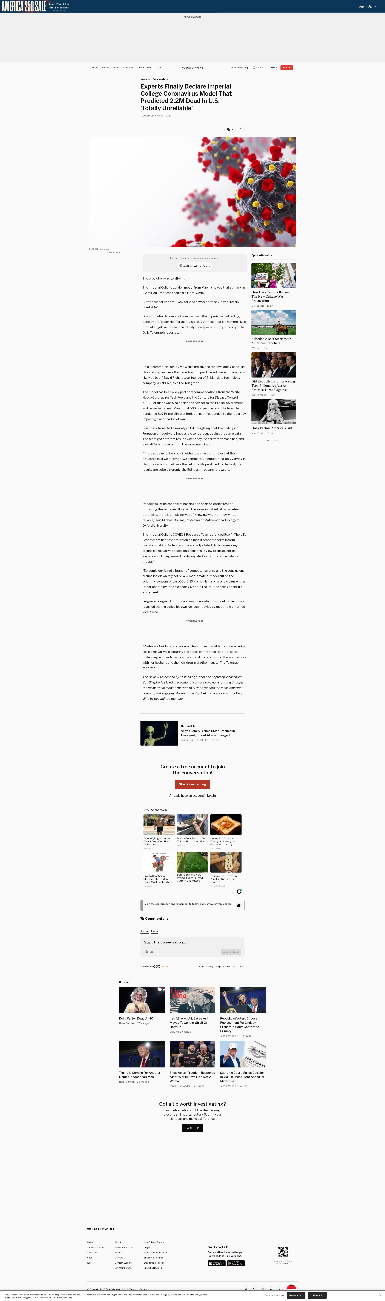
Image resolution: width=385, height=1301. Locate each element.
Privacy (143, 1289)
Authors (119, 1252)
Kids (89, 1262)
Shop (89, 1257)
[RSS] (280, 1289)
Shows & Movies (110, 67)
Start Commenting (192, 784)
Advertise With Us (124, 1247)
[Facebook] (246, 1289)
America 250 (144, 67)
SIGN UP (287, 68)
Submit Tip (193, 1128)
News (95, 67)
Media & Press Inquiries (156, 1252)
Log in (211, 795)
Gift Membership (123, 1268)
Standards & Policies (154, 1262)
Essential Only (296, 1295)
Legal (147, 1247)
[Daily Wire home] (192, 67)
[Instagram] (263, 1289)
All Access (128, 67)
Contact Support (123, 1262)
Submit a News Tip (153, 1268)
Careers (119, 1257)
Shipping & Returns (153, 1257)
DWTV (158, 67)
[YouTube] (271, 1289)
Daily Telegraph (154, 332)
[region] (192, 1295)
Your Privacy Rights (154, 1242)
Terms (132, 1289)
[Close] (380, 1295)
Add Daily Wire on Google (196, 266)
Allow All (317, 1295)
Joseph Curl (147, 115)
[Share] (241, 129)
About (118, 1242)
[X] (254, 1289)
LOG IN (274, 67)
